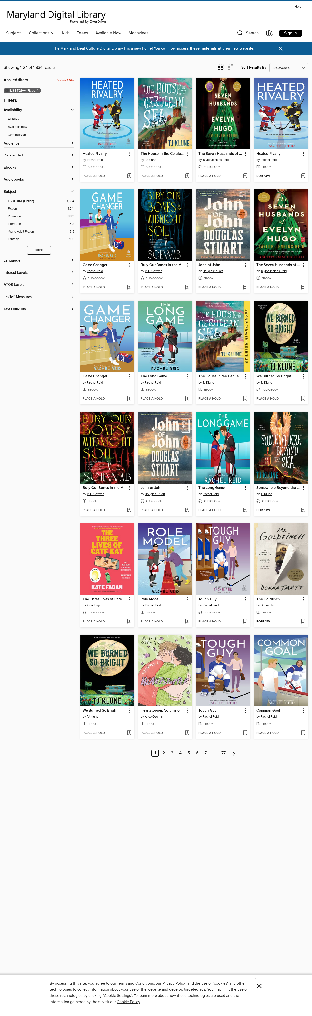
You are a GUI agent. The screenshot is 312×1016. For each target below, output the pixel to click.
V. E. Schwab (153, 271)
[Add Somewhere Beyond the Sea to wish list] (303, 510)
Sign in (290, 33)
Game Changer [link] (95, 265)
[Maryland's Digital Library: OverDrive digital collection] (56, 15)
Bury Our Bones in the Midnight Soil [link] (163, 265)
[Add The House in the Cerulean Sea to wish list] (187, 176)
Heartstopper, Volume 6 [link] (160, 710)
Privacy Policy (173, 983)
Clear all (65, 80)
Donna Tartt (268, 605)
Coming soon (17, 135)
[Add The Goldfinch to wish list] (303, 622)
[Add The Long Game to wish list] (187, 399)
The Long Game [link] (154, 376)
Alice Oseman (154, 717)
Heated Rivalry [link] (95, 154)
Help (298, 7)
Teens (82, 33)
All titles (13, 119)
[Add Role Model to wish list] (187, 622)
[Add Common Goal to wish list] (303, 733)
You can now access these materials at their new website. (204, 48)
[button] (247, 34)
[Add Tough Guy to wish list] (245, 622)
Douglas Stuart (213, 271)
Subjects (14, 33)
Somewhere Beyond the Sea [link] (278, 488)
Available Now (108, 33)
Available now (17, 127)
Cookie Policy (128, 1001)
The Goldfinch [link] (268, 599)
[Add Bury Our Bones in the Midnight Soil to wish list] (187, 287)
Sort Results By (253, 67)
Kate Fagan (94, 605)
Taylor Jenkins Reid (216, 160)
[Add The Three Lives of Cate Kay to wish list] (129, 622)
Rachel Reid (95, 160)
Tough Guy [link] (207, 599)
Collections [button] (40, 33)
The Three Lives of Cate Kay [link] (105, 599)
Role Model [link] (150, 599)
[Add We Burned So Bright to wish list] (303, 399)
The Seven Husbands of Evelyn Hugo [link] (220, 154)
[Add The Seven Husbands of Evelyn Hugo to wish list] (245, 176)
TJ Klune (150, 160)
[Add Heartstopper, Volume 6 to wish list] (187, 733)
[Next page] (234, 753)
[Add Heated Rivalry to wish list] (129, 176)
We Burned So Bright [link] (273, 376)
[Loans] (269, 34)
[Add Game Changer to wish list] (129, 287)
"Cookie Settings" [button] (117, 995)
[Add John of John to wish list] (245, 287)
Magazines (138, 33)
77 (223, 753)
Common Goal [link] (268, 710)
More (39, 250)
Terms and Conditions (135, 983)
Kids (66, 33)
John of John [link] (209, 265)
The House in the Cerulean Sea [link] (163, 154)
